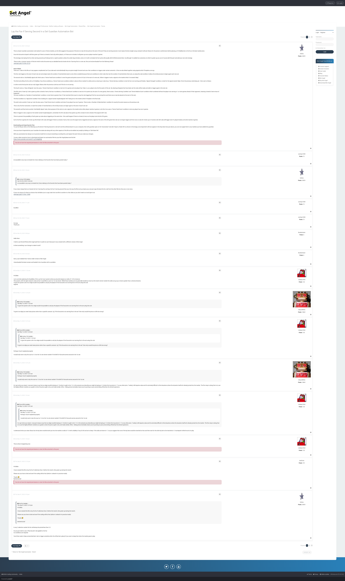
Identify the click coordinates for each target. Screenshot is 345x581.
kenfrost (301, 460)
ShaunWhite (301, 309)
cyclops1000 (301, 154)
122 (304, 282)
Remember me (321, 48)
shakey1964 (301, 279)
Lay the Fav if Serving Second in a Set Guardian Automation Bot (42, 31)
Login (317, 32)
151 (304, 463)
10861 (304, 312)
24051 (304, 56)
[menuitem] (340, 3)
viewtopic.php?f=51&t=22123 (22, 63)
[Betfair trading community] (17, 14)
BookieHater (301, 232)
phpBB (10, 579)
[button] (312, 37)
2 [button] (309, 37)
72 (303, 156)
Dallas (302, 53)
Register (322, 32)
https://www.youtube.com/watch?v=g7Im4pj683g (28, 139)
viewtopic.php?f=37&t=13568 (22, 194)
